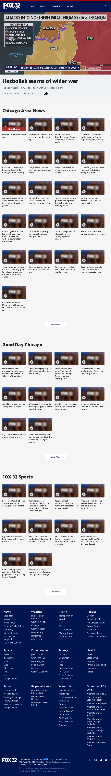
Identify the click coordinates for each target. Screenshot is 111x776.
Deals (61, 661)
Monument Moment (13, 704)
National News (10, 619)
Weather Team (38, 628)
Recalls (90, 671)
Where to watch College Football (94, 698)
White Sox (8, 668)
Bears (6, 654)
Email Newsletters (67, 697)
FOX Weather (37, 639)
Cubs (5, 664)
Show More (55, 325)
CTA (61, 622)
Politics (91, 611)
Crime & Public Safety (13, 626)
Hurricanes (36, 635)
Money (63, 650)
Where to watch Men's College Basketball (94, 722)
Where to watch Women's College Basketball (95, 730)
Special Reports (10, 633)
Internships (64, 714)
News (7, 611)
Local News (8, 615)
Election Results (94, 619)
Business (63, 654)
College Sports (10, 678)
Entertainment (41, 650)
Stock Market (65, 678)
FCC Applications (67, 721)
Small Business (66, 675)
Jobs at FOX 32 (66, 711)
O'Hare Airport (65, 629)
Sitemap (63, 725)
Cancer (90, 654)
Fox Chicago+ (37, 661)
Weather (36, 611)
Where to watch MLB (97, 703)
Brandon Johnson (95, 633)
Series (7, 686)
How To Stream (66, 690)
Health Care (92, 668)
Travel (62, 619)
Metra (62, 626)
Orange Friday (10, 707)
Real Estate (64, 671)
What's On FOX (38, 657)
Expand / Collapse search (106, 6)
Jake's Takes (37, 654)
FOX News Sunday (12, 642)
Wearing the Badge (12, 697)
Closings (35, 625)
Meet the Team (66, 707)
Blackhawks (8, 657)
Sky (5, 675)
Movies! (34, 668)
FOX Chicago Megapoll (9, 638)
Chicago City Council (96, 636)
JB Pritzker (91, 629)
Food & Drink (37, 664)
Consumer (64, 657)
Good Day (8, 629)
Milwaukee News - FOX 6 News (39, 691)
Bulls (5, 661)
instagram (95, 760)
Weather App (37, 632)
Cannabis (91, 661)
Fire (5, 671)
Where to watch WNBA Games (94, 737)
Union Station (65, 636)
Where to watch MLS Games (96, 743)
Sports (7, 650)
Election (90, 615)
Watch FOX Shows (39, 671)
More (69, 6)
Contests (63, 704)
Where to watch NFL (96, 693)
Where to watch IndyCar (94, 714)
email (106, 760)
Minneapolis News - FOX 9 (40, 703)
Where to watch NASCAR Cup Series (96, 708)
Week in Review (10, 693)
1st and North (9, 690)
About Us (65, 686)
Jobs (61, 664)
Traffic (63, 611)
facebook (90, 760)
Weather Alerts (38, 621)
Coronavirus (92, 657)
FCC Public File (66, 718)
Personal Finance (67, 668)
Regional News (41, 686)
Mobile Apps (65, 693)
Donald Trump (93, 626)
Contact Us (64, 700)
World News (9, 622)
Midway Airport (66, 633)
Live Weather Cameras (37, 617)
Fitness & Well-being (96, 664)
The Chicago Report (96, 622)
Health (91, 650)
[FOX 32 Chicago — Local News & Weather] (13, 6)
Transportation (66, 615)
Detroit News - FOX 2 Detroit (41, 697)
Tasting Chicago (10, 700)
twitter (101, 760)
